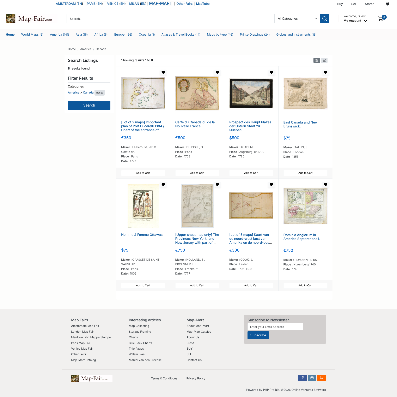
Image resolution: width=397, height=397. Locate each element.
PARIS (91, 4)
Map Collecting (139, 326)
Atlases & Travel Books (180, 34)
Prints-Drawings (255, 34)
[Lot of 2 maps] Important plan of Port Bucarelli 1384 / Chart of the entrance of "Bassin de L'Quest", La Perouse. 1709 (142, 130)
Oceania (147, 34)
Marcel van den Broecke (145, 360)
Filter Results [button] (81, 78)
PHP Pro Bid (271, 390)
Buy (340, 4)
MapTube (203, 4)
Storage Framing (140, 331)
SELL (190, 354)
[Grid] (316, 60)
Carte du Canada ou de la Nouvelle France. (195, 124)
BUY (190, 348)
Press (190, 343)
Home (10, 34)
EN (80, 4)
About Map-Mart (198, 326)
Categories (76, 86)
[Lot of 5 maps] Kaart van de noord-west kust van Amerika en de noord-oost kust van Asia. (249, 241)
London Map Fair (82, 331)
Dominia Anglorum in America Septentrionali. (301, 237)
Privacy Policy (196, 378)
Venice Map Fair (82, 348)
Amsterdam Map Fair (85, 326)
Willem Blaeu (137, 354)
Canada (101, 49)
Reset (99, 92)
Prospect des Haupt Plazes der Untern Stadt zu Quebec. (250, 126)
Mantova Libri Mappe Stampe (91, 337)
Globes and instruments (296, 34)
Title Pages (136, 348)
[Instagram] (312, 378)
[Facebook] (302, 378)
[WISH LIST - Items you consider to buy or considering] (387, 4)
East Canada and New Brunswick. (300, 124)
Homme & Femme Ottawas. (142, 235)
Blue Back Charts (140, 343)
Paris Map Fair (80, 343)
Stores (369, 4)
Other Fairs (184, 4)
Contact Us (194, 360)
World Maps (32, 34)
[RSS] (321, 378)
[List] (324, 60)
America (59, 34)
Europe (123, 34)
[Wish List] (163, 72)
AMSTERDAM (66, 4)
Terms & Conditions (164, 378)
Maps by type (220, 34)
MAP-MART (160, 3)
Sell (353, 4)
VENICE (112, 4)
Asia (82, 34)
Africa (101, 34)
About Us (193, 337)
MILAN (134, 4)
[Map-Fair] (31, 18)
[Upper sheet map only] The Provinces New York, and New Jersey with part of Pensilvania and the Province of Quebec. (197, 243)
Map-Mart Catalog (83, 360)
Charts (133, 337)
